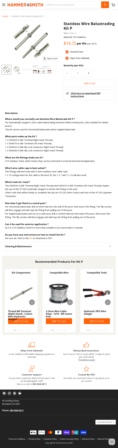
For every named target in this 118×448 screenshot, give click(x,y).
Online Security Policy (69, 439)
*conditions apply (86, 359)
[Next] (32, 302)
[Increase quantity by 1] (88, 73)
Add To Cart (21, 321)
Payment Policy (50, 439)
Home (5, 16)
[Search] (105, 4)
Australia (104, 422)
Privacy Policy (34, 439)
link (31, 238)
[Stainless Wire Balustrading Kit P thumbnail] (6, 69)
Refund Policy (104, 439)
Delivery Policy (88, 439)
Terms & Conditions (16, 439)
